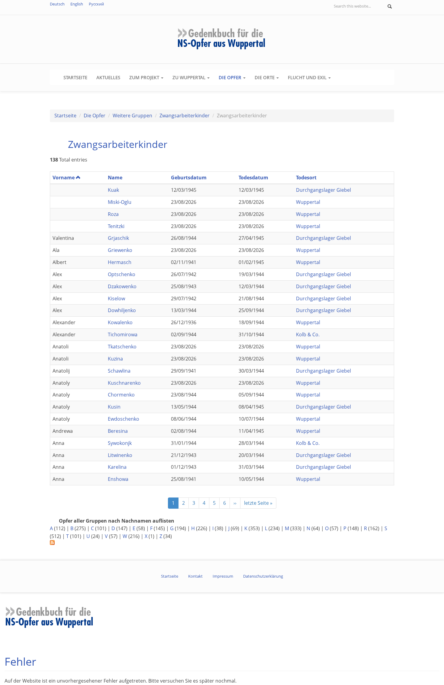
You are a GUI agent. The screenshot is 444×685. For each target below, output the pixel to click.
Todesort (306, 177)
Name (115, 177)
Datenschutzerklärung (263, 576)
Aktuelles (108, 77)
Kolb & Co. (308, 334)
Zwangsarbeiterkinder (184, 115)
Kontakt (195, 576)
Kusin (114, 406)
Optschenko (121, 274)
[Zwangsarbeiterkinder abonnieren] (222, 542)
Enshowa (118, 479)
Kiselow (116, 298)
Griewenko (120, 250)
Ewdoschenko (123, 419)
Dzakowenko (122, 286)
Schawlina (119, 370)
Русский (96, 4)
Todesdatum (253, 177)
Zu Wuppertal (189, 77)
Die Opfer (231, 77)
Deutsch (57, 4)
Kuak (113, 190)
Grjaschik (118, 238)
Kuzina (115, 358)
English (76, 4)
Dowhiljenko (122, 310)
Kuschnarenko (124, 383)
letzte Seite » (258, 503)
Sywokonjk (120, 443)
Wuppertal (308, 202)
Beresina (118, 431)
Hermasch (119, 262)
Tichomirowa (122, 334)
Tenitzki (116, 226)
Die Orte (265, 77)
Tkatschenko (122, 346)
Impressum (223, 576)
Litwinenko (120, 455)
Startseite (75, 77)
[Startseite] (222, 38)
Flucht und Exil (308, 77)
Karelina (117, 467)
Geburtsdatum (189, 177)
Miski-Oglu (119, 202)
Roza (113, 214)
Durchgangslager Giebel (323, 190)
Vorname (64, 177)
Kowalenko (120, 322)
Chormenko (121, 394)
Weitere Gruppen (132, 115)
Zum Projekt (144, 77)
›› (234, 503)
